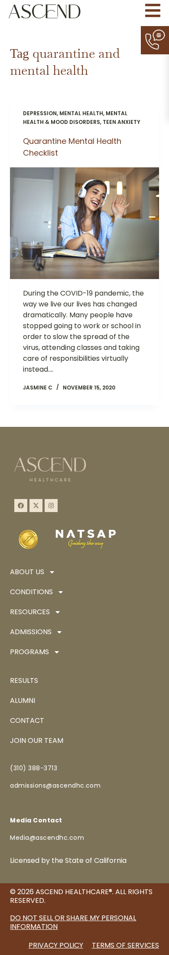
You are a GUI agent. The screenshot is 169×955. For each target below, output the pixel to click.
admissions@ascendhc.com (55, 785)
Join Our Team (36, 740)
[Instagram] (51, 505)
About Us (27, 572)
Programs (29, 652)
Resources (30, 612)
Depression (40, 113)
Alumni (22, 700)
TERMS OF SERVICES (125, 945)
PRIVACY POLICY (56, 945)
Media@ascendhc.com (47, 837)
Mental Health (81, 113)
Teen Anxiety (121, 122)
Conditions (31, 592)
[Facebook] (20, 505)
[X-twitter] (35, 505)
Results (24, 680)
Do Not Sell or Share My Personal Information (73, 922)
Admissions (31, 632)
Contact (27, 720)
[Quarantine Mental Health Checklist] (84, 223)
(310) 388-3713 (33, 768)
